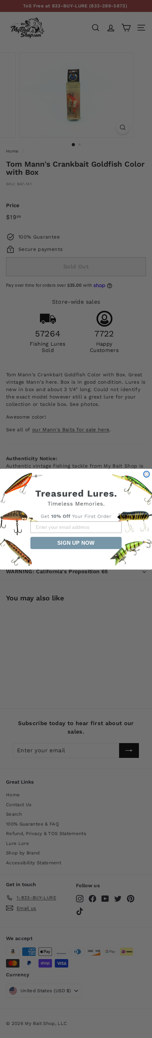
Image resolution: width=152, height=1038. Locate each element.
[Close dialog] (147, 474)
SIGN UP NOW (76, 543)
